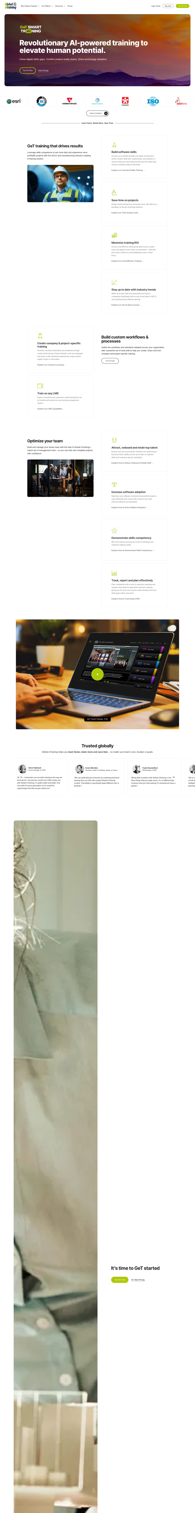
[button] (28, 70)
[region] (97, 101)
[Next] (173, 777)
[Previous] (21, 777)
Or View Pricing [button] (137, 1280)
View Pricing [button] (43, 70)
